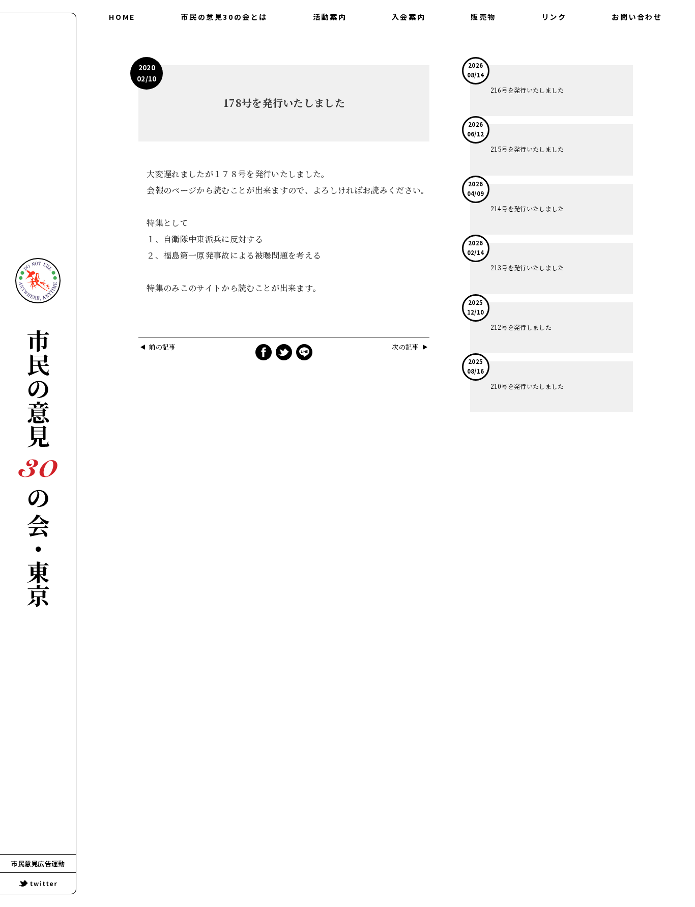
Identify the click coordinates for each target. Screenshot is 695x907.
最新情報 (329, 60)
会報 (329, 39)
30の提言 (224, 60)
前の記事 (162, 347)
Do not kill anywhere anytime (38, 280)
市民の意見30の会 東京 (38, 468)
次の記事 (405, 347)
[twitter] (38, 883)
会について (224, 39)
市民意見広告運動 (38, 863)
